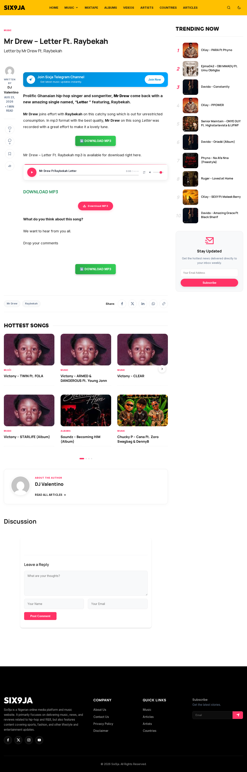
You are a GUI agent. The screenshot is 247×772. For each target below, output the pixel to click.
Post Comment (40, 616)
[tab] (82, 458)
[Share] (9, 166)
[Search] (229, 8)
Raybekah (31, 303)
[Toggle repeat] (144, 172)
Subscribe (209, 282)
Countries (149, 731)
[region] (86, 396)
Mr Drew (12, 303)
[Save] (9, 153)
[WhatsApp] (153, 304)
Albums (65, 431)
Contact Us (101, 717)
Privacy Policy (103, 724)
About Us (99, 710)
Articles (148, 717)
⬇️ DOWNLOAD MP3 (95, 141)
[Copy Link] (163, 304)
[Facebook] (122, 304)
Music (8, 30)
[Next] (162, 369)
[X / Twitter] (132, 304)
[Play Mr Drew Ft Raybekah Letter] (31, 172)
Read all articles (49, 494)
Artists (147, 724)
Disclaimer (100, 731)
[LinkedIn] (143, 304)
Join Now (154, 79)
